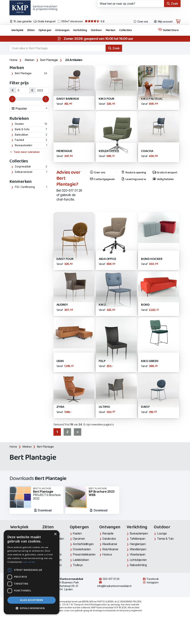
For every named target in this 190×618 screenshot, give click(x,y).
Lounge (162, 533)
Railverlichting (138, 565)
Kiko (102, 305)
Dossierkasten (82, 549)
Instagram (152, 582)
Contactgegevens (104, 179)
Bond (145, 305)
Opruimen (79, 538)
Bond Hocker (151, 259)
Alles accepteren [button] (31, 600)
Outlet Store (170, 30)
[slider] (12, 99)
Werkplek (17, 30)
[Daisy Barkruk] (74, 80)
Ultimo (104, 407)
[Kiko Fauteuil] (158, 85)
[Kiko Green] (158, 332)
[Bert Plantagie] (20, 497)
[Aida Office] (116, 234)
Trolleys (78, 565)
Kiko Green (149, 361)
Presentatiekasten (84, 554)
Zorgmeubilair (23, 166)
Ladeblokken (81, 560)
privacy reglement (132, 610)
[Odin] (74, 332)
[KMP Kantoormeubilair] (19, 9)
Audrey (62, 305)
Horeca (107, 554)
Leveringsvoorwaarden (135, 179)
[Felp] (116, 344)
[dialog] (31, 572)
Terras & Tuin (165, 538)
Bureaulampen (139, 533)
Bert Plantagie (49, 60)
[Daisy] (158, 390)
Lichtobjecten (138, 560)
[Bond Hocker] (158, 227)
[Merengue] (74, 126)
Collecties (125, 30)
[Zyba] (74, 388)
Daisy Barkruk (67, 99)
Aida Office (107, 259)
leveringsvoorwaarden (104, 610)
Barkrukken (21, 134)
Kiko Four (106, 99)
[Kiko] (116, 292)
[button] (31, 608)
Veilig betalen (165, 179)
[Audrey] (74, 286)
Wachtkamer (110, 549)
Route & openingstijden (135, 172)
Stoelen (19, 124)
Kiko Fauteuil (152, 99)
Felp (102, 361)
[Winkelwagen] (178, 21)
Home (13, 60)
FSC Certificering (25, 187)
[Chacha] (158, 126)
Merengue (64, 151)
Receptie (107, 533)
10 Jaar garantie (22, 21)
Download (44, 510)
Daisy (145, 407)
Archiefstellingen (83, 544)
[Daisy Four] (74, 241)
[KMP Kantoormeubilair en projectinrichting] (44, 9)
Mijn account (164, 21)
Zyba (60, 407)
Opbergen (44, 30)
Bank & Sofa (22, 129)
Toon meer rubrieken (26, 152)
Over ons (142, 21)
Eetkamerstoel (23, 172)
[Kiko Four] (116, 80)
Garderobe (109, 538)
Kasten (77, 533)
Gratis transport (46, 21)
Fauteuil (19, 140)
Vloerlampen (137, 554)
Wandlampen (138, 549)
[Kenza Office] (116, 136)
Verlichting (80, 30)
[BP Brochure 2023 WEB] (76, 497)
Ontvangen (62, 30)
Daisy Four (64, 259)
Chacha (147, 151)
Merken (110, 30)
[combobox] (29, 108)
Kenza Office (109, 151)
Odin (60, 361)
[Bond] (158, 286)
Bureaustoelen (23, 145)
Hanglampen (138, 544)
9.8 (102, 21)
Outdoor (96, 30)
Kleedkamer (109, 544)
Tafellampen (137, 538)
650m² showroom (72, 21)
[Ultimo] (116, 388)
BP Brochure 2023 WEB (101, 492)
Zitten (31, 30)
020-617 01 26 (110, 579)
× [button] (55, 534)
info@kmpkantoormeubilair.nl (114, 586)
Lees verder (29, 561)
